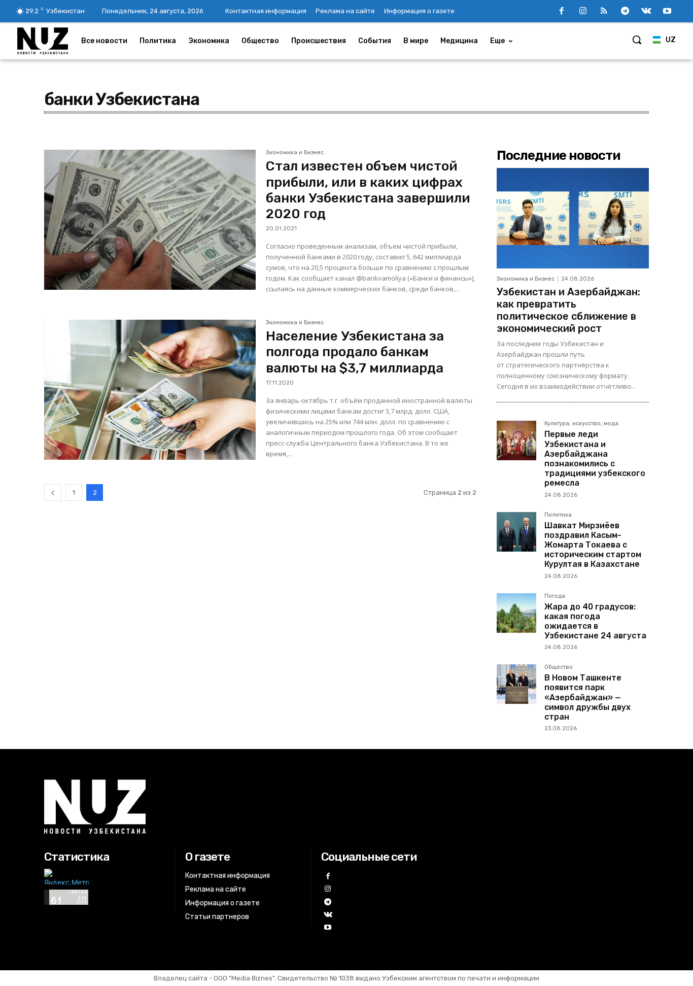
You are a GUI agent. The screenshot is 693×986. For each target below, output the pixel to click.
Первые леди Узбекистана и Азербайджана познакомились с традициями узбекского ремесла (594, 458)
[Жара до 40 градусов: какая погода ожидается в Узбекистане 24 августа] (516, 613)
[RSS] (604, 11)
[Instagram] (583, 11)
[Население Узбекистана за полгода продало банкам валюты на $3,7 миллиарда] (150, 390)
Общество (558, 667)
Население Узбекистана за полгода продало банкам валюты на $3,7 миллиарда (355, 352)
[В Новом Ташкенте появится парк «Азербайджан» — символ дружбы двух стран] (516, 684)
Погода (554, 596)
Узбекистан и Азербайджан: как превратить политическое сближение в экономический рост (568, 310)
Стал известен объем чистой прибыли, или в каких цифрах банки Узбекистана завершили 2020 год (368, 190)
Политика (558, 515)
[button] (637, 39)
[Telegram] (625, 11)
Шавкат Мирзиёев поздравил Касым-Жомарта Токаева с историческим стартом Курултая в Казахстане (592, 545)
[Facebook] (561, 11)
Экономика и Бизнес (295, 153)
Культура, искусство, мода (581, 424)
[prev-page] (52, 492)
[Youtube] (667, 11)
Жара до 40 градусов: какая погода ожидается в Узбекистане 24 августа (595, 621)
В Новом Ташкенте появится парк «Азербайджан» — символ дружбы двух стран (587, 697)
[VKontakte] (646, 11)
